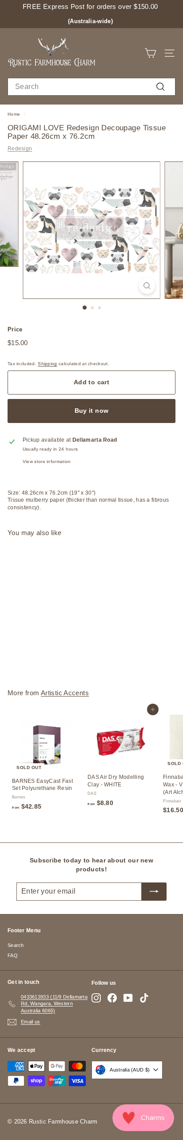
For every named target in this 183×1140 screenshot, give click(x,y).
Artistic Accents (65, 693)
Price (15, 329)
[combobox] (91, 87)
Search (16, 945)
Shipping (47, 363)
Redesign (20, 148)
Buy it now (92, 410)
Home (14, 114)
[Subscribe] (154, 891)
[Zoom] (147, 286)
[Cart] (150, 53)
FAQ (13, 955)
